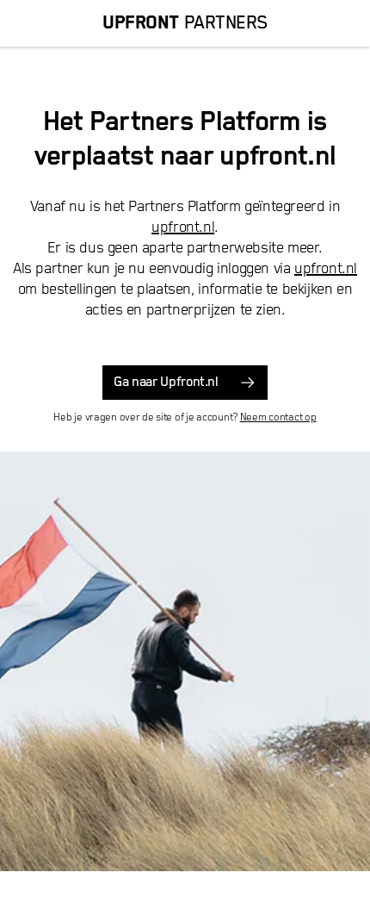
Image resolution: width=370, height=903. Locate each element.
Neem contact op (278, 417)
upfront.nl (182, 227)
